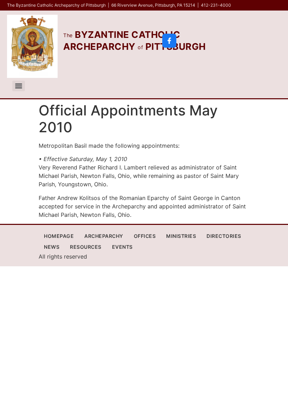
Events (122, 247)
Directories (224, 236)
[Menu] (18, 86)
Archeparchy (103, 236)
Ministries (181, 236)
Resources (86, 247)
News (51, 247)
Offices (145, 236)
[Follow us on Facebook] (169, 41)
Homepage (59, 236)
